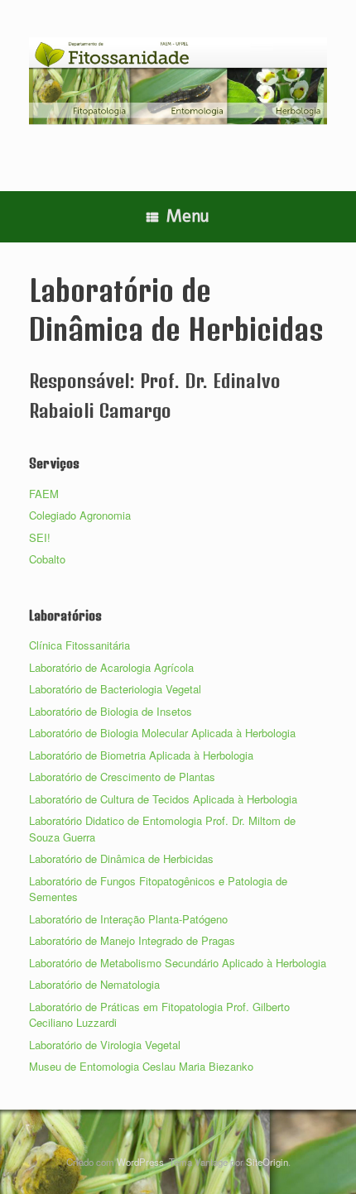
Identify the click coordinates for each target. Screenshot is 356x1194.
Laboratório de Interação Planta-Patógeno (128, 919)
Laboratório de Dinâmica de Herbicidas (121, 858)
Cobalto (47, 559)
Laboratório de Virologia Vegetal (104, 1045)
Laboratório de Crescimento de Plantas (122, 776)
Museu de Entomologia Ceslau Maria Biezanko (141, 1066)
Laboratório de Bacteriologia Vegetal (115, 689)
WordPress (140, 1161)
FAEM (44, 493)
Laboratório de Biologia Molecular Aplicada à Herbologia (162, 733)
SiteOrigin (267, 1161)
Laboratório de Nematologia (94, 984)
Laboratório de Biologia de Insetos (110, 711)
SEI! (40, 537)
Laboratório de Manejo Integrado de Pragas (132, 940)
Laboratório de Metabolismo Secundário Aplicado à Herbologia (177, 963)
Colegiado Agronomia (80, 515)
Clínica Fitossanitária (79, 645)
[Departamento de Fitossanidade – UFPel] (178, 81)
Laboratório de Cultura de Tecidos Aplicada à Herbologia (163, 799)
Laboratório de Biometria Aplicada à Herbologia (141, 755)
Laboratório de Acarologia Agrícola (111, 667)
